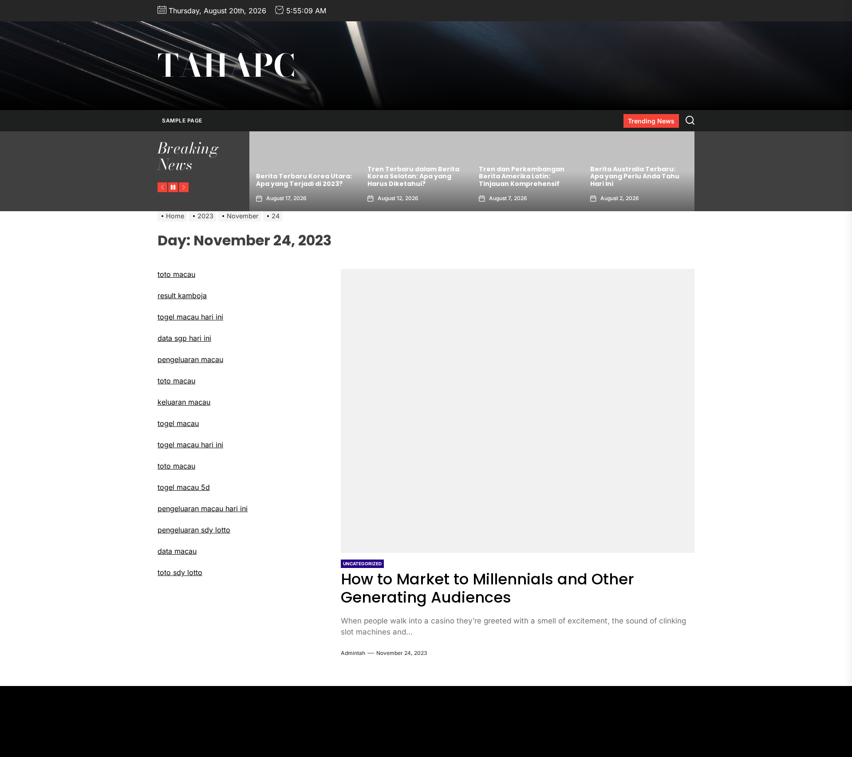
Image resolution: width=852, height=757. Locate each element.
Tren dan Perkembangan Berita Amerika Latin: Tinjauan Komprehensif (521, 177)
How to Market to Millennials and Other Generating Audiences (487, 588)
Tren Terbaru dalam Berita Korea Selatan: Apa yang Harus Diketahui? (413, 177)
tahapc (226, 65)
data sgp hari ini (184, 338)
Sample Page (182, 120)
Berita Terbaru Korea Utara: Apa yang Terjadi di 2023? (304, 180)
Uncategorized (362, 563)
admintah (353, 653)
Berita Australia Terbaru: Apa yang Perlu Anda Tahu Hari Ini (634, 177)
